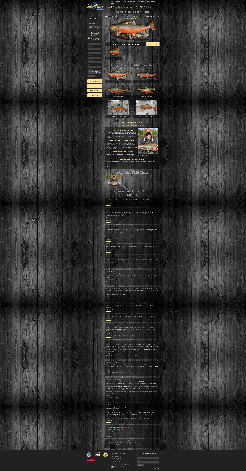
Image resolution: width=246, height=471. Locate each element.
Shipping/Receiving (150, 1)
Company (90, 46)
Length (90, 64)
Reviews (138, 1)
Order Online (153, 44)
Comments (90, 69)
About (142, 1)
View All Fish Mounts (95, 81)
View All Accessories (110, 16)
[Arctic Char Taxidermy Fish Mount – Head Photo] (113, 51)
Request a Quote (95, 95)
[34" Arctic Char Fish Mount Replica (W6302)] (146, 107)
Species (90, 60)
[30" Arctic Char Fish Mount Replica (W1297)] (118, 107)
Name (89, 42)
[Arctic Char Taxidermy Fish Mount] (132, 30)
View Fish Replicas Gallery (153, 16)
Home (111, 1)
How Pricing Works (95, 85)
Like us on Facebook (119, 466)
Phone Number (91, 55)
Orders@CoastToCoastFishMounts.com (121, 464)
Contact (112, 3)
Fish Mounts (117, 1)
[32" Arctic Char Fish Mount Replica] (118, 75)
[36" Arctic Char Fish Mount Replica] (146, 90)
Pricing (124, 1)
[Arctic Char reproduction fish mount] (148, 141)
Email (89, 51)
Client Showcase (130, 1)
